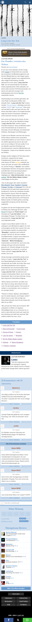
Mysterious (16, 388)
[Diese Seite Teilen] (8, 620)
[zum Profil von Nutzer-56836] (2, 448)
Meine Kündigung (17, 342)
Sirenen (18, 332)
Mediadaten (8, 601)
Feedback (23, 604)
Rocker (3, 212)
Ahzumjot (19, 187)
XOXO (9, 107)
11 (17, 546)
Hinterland (19, 107)
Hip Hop (21, 93)
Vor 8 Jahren (16, 492)
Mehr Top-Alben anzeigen (16, 588)
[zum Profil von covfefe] (2, 426)
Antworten (16, 404)
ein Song (18, 162)
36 (12, 583)
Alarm (11, 404)
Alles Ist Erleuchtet (8, 329)
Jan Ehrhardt (13, 67)
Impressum (8, 598)
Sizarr (12, 185)
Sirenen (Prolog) (8, 332)
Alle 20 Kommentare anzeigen (16, 443)
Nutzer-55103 (16, 470)
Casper (3, 38)
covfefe (16, 426)
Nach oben (16, 594)
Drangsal (24, 185)
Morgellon (19, 335)
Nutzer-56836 (16, 448)
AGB (8, 604)
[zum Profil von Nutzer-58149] (2, 488)
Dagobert (18, 185)
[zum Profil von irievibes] (2, 408)
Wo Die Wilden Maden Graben (12, 339)
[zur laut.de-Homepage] (2, 2)
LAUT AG (21, 615)
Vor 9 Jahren (16, 392)
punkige (3, 177)
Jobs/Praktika (23, 601)
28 (25, 556)
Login (30, 2)
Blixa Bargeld (5, 185)
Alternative (7, 44)
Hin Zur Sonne (11, 105)
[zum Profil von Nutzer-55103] (2, 470)
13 (18, 540)
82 (15, 535)
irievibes (16, 408)
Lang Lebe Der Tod (9, 325)
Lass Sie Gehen (8, 335)
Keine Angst (21, 329)
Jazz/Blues (17, 44)
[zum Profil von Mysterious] (2, 388)
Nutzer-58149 (16, 488)
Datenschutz (23, 598)
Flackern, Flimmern (10, 346)
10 (17, 551)
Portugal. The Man (7, 187)
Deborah (5, 342)
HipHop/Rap (12, 44)
